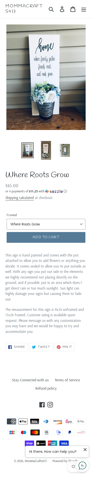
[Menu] (83, 9)
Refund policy (46, 388)
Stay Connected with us (30, 379)
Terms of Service (67, 379)
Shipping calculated (19, 197)
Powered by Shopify (65, 461)
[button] (46, 191)
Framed (12, 215)
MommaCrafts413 (24, 9)
